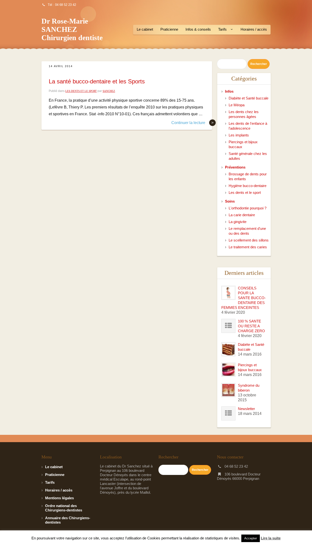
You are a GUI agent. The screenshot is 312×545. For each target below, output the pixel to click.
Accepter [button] (250, 538)
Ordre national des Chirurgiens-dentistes (63, 508)
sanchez (109, 90)
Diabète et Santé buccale (248, 98)
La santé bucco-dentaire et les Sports (97, 81)
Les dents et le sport (81, 90)
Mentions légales (59, 498)
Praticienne (169, 29)
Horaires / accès (254, 29)
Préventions (235, 167)
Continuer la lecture (192, 123)
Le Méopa (236, 105)
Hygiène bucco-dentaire (247, 186)
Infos (229, 91)
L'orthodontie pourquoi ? (247, 208)
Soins (230, 201)
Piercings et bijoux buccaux (250, 367)
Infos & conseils (198, 29)
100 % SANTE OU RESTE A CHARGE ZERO (251, 326)
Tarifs (222, 29)
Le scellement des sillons (249, 240)
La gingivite (237, 222)
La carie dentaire (242, 215)
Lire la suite (271, 538)
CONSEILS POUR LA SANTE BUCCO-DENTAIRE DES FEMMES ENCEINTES (243, 298)
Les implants (239, 135)
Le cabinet (145, 29)
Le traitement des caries (248, 247)
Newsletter (246, 409)
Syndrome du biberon (248, 387)
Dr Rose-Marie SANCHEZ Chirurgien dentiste (72, 29)
